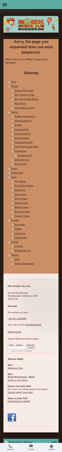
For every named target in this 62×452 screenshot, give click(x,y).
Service (15, 255)
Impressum (19, 233)
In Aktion (18, 246)
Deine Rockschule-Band (26, 147)
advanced (30, 345)
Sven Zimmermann (23, 186)
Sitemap (28, 442)
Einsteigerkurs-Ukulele (19, 401)
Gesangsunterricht (23, 142)
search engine (17, 351)
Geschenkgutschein (24, 108)
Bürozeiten (19, 225)
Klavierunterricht (22, 134)
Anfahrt (18, 229)
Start (13, 82)
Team (14, 177)
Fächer (14, 112)
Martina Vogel (21, 203)
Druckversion (15, 442)
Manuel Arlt (19, 190)
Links (17, 259)
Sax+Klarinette (21, 138)
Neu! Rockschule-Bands (26, 99)
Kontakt (15, 220)
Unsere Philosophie (24, 90)
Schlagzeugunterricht (24, 116)
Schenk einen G (20, 392)
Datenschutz (20, 238)
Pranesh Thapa (21, 216)
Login (54, 442)
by (28, 351)
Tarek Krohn (20, 194)
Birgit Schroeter (22, 212)
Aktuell (14, 86)
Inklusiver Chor (21, 160)
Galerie (14, 242)
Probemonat (17, 173)
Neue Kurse (20, 103)
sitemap (19, 345)
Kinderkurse (20, 151)
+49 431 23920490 (17, 319)
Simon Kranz (20, 199)
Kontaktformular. (33, 325)
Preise (14, 168)
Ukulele (18, 125)
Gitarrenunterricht (23, 121)
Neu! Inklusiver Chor (24, 95)
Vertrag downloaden (24, 263)
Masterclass (20, 164)
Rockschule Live (22, 250)
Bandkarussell (25, 155)
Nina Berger (20, 181)
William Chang (21, 207)
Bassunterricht (21, 129)
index (11, 345)
